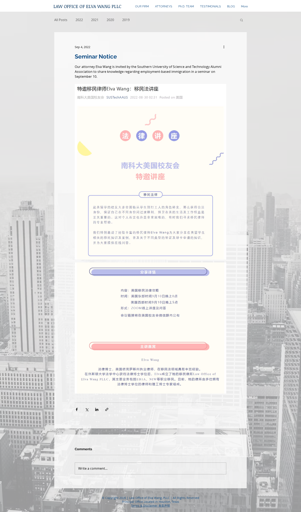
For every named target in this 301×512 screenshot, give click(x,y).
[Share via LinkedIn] (97, 409)
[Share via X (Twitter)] (87, 409)
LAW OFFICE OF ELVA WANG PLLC (87, 6)
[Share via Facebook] (77, 409)
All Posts (60, 20)
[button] (241, 19)
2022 (79, 20)
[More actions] (223, 46)
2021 (94, 20)
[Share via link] (107, 409)
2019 (126, 20)
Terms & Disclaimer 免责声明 (150, 505)
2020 (110, 20)
